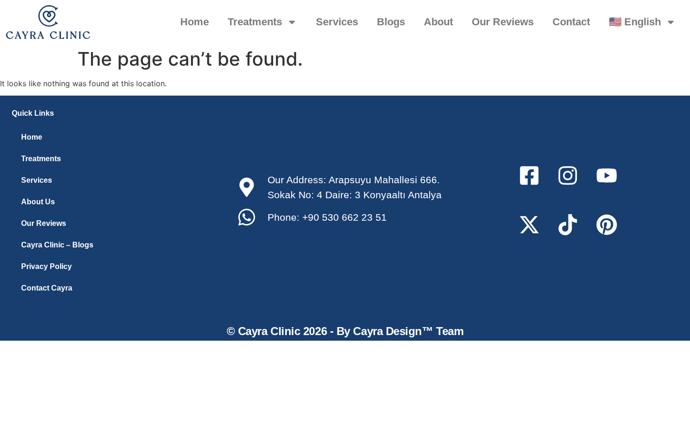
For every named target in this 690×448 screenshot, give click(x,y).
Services (337, 22)
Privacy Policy (46, 266)
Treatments (255, 22)
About (438, 22)
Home (194, 22)
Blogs (391, 22)
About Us (38, 202)
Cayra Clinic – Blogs (57, 245)
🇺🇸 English (635, 22)
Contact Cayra (46, 288)
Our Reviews (503, 22)
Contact (571, 22)
